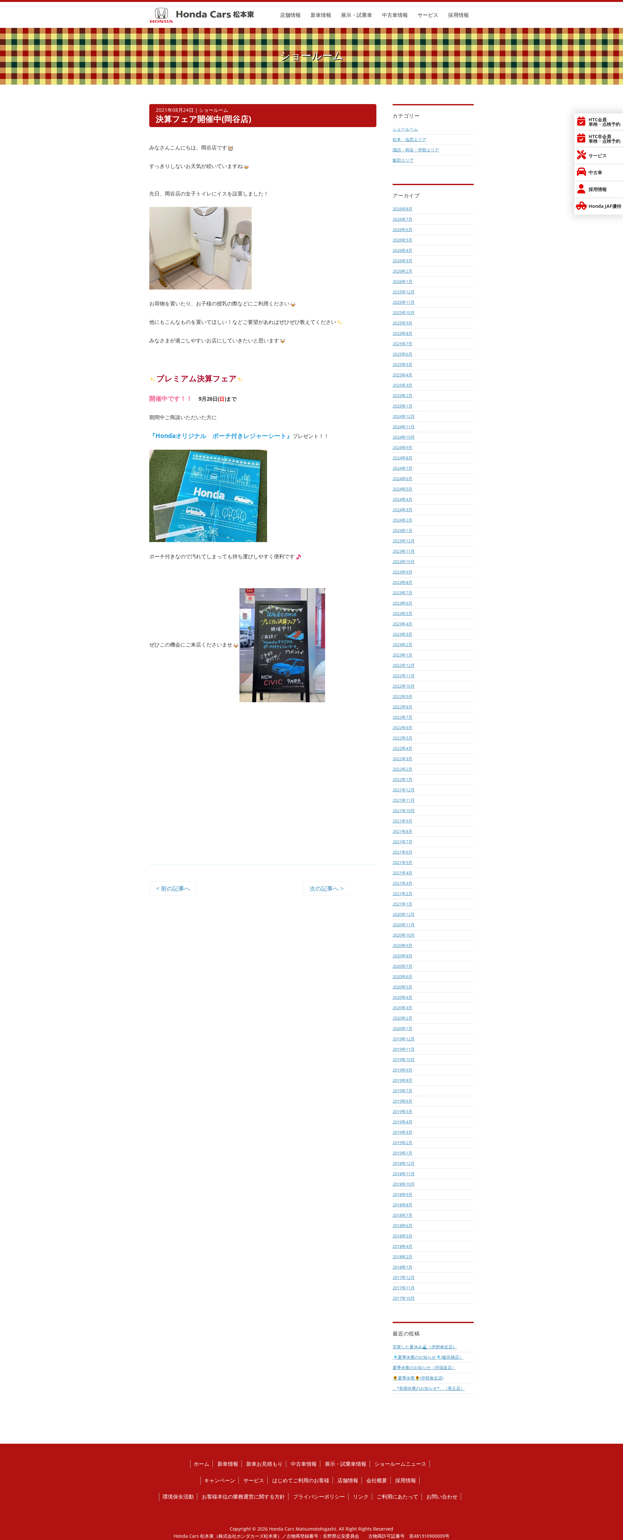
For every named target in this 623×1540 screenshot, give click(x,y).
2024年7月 (402, 468)
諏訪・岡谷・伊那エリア (416, 150)
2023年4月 (402, 624)
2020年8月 (402, 956)
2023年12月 (404, 541)
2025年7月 (402, 344)
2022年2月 (402, 769)
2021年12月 (404, 790)
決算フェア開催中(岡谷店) (203, 118)
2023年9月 (402, 572)
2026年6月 (402, 229)
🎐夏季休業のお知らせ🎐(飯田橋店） (428, 1357)
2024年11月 (404, 427)
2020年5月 (402, 987)
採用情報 (458, 14)
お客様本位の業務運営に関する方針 (243, 1496)
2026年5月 (402, 240)
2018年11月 (404, 1174)
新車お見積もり (264, 1463)
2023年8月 (402, 582)
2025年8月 (402, 333)
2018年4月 (402, 1246)
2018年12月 (404, 1163)
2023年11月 (404, 551)
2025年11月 (404, 302)
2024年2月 (402, 520)
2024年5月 (402, 489)
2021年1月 (402, 904)
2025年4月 (402, 375)
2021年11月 (404, 800)
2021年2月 (402, 893)
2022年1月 (402, 779)
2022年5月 (402, 738)
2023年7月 (402, 593)
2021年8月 (402, 831)
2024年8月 (402, 458)
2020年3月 (402, 1008)
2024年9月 (402, 447)
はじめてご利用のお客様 (300, 1480)
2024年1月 (402, 530)
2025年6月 (402, 354)
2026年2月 (402, 271)
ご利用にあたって (397, 1496)
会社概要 (376, 1480)
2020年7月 (402, 966)
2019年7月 (402, 1091)
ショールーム (405, 129)
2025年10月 (404, 312)
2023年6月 (402, 603)
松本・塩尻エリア (409, 139)
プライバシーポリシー (319, 1496)
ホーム (201, 1463)
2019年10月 (404, 1059)
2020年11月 (404, 925)
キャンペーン (219, 1480)
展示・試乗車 (356, 14)
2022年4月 (402, 748)
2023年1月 (402, 655)
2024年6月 (402, 478)
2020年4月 (402, 997)
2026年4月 (402, 250)
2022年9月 (402, 696)
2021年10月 (404, 810)
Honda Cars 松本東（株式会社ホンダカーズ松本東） (228, 1536)
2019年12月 (404, 1039)
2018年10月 (404, 1184)
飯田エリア (403, 160)
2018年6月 (402, 1225)
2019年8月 (402, 1080)
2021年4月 (402, 873)
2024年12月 (404, 416)
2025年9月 (402, 323)
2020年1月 (402, 1028)
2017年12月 (404, 1277)
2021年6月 (402, 852)
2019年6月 (402, 1101)
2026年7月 (402, 219)
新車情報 (321, 14)
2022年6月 (402, 727)
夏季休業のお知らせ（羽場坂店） (424, 1367)
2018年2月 (402, 1257)
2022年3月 (402, 759)
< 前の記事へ (173, 888)
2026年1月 (402, 281)
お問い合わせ (442, 1496)
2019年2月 (402, 1142)
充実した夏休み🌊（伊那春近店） (425, 1347)
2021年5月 (402, 862)
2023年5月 (402, 613)
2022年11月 (404, 676)
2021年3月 (402, 883)
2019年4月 (402, 1122)
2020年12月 (404, 914)
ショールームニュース (400, 1463)
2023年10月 (404, 561)
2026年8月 (402, 209)
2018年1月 (402, 1267)
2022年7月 (402, 717)
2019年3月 (402, 1132)
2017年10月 (404, 1298)
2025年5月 (402, 364)
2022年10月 (404, 686)
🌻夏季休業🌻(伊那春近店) (418, 1378)
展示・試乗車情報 (345, 1463)
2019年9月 (402, 1070)
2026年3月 (402, 261)
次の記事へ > (327, 888)
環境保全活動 (178, 1496)
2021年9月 (402, 821)
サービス (428, 14)
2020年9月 (402, 945)
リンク (361, 1496)
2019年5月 (402, 1111)
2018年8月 (402, 1205)
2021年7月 (402, 842)
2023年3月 (402, 634)
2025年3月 (402, 385)
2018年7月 (402, 1215)
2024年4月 (402, 499)
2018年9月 (402, 1194)
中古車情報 (395, 14)
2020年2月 (402, 1018)
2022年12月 (404, 665)
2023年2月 (402, 644)
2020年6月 (402, 976)
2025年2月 (402, 395)
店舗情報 (290, 14)
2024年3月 (402, 510)
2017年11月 (404, 1288)
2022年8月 (402, 707)
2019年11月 (404, 1049)
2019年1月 (402, 1153)
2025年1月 (402, 406)
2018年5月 (402, 1236)
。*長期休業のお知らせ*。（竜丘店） (429, 1388)
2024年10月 (404, 437)
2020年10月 (404, 935)
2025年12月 (404, 292)
